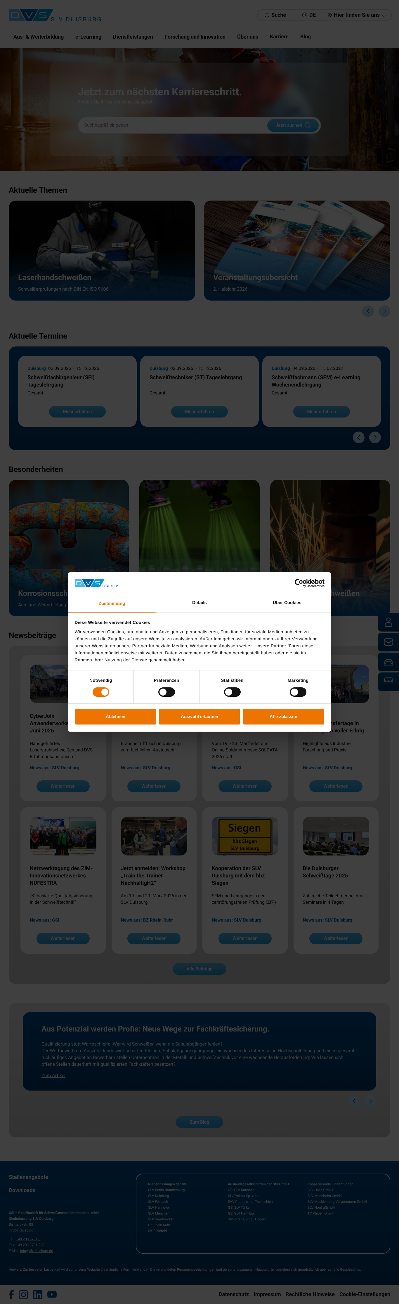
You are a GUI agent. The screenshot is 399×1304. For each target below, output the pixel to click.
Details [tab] (199, 602)
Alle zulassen (283, 716)
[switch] (166, 692)
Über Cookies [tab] (287, 602)
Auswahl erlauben (199, 716)
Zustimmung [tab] (112, 603)
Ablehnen (116, 716)
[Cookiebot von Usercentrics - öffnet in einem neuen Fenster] (299, 583)
